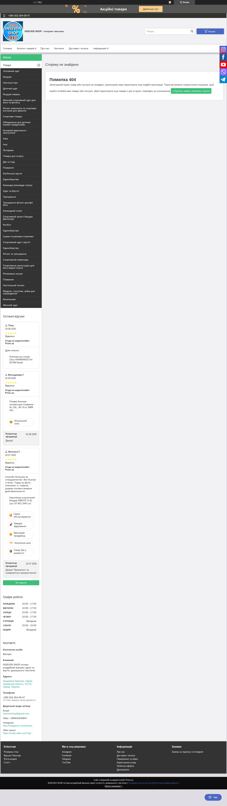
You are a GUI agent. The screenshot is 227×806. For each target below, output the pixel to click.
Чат (216, 797)
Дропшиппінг (123, 769)
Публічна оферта (125, 766)
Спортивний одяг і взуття (16, 242)
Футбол (7, 224)
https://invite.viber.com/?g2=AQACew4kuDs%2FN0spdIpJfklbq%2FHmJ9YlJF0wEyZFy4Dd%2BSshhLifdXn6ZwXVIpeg (19, 733)
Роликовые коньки (13, 273)
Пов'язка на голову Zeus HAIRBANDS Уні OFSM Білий (20, 359)
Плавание (8, 279)
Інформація (99, 48)
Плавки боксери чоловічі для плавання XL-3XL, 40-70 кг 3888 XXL (21, 406)
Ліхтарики (8, 150)
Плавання (8, 167)
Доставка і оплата (78, 48)
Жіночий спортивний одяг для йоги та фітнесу (19, 101)
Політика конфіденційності (166, 783)
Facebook (66, 755)
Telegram (66, 759)
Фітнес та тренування (14, 254)
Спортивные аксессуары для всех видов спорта (18, 266)
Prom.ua (129, 780)
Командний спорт (12, 210)
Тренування (9, 196)
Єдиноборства (11, 179)
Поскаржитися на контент (140, 783)
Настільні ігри (10, 82)
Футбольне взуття (12, 173)
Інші (5, 144)
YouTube (66, 762)
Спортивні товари (12, 116)
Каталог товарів (25, 48)
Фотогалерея (10, 759)
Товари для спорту (13, 156)
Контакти (59, 48)
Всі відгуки (21, 582)
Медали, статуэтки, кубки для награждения (19, 292)
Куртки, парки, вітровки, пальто (192, 91)
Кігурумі (7, 77)
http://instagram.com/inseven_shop (19, 725)
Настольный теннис (13, 285)
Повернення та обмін (127, 759)
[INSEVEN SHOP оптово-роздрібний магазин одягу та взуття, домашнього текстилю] (13, 31)
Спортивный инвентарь (15, 259)
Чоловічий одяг (11, 71)
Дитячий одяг (10, 88)
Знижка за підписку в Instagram (187, 752)
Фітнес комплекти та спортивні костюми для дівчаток (19, 109)
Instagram (67, 752)
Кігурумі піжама (11, 94)
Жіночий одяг (10, 305)
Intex (5, 138)
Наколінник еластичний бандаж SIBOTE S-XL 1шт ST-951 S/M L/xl (22, 500)
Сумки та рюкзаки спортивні (18, 236)
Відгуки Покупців (12, 755)
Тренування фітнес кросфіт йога (18, 203)
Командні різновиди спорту (17, 185)
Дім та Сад (9, 162)
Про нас (45, 48)
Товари (7, 65)
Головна (7, 48)
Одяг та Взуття (11, 191)
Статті (7, 762)
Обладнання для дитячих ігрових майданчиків (17, 123)
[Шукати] (192, 31)
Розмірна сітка (11, 752)
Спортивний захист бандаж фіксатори (18, 217)
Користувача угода (126, 762)
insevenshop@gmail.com (16, 713)
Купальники (9, 299)
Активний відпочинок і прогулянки (15, 131)
